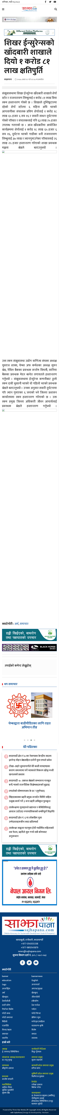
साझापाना (8, 79)
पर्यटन (34, 1009)
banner (5, 976)
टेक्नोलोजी (6, 1001)
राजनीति (5, 1026)
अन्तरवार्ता (36, 984)
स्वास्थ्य (34, 1038)
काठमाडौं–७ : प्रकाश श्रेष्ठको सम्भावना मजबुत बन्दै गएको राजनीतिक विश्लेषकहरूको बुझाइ (30, 783)
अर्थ (17, 623)
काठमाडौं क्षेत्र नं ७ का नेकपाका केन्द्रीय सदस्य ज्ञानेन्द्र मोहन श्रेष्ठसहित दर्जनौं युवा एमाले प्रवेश (30, 758)
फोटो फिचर (36, 1013)
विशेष (34, 1030)
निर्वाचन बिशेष (7, 1009)
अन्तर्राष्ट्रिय (6, 989)
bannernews (37, 976)
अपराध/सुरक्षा (37, 989)
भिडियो (4, 1021)
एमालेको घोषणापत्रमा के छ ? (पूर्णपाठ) (27, 791)
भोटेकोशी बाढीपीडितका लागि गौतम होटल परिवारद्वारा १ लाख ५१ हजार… (29, 725)
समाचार (24, 623)
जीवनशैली (36, 997)
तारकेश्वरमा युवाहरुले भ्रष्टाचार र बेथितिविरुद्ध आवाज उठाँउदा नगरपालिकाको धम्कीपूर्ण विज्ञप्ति (31, 809)
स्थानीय (5, 1038)
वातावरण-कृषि (37, 1026)
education (6, 980)
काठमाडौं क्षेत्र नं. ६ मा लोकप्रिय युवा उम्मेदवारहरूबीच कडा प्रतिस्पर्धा (25, 820)
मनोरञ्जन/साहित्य (38, 1021)
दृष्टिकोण (35, 1001)
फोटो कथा (6, 1013)
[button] (24, 740)
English (35, 980)
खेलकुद (35, 993)
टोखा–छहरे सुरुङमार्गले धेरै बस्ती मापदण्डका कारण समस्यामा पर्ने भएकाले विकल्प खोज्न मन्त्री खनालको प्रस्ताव (31, 770)
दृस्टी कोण (6, 1005)
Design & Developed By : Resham (36, 1112)
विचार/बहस (6, 1030)
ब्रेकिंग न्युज (36, 1017)
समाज (34, 1034)
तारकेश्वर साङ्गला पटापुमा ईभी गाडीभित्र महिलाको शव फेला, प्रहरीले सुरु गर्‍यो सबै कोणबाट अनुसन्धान (31, 832)
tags (4, 984)
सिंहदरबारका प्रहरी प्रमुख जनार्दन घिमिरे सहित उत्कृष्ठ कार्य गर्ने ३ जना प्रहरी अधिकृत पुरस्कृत (30, 799)
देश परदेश (36, 1005)
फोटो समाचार (7, 1017)
